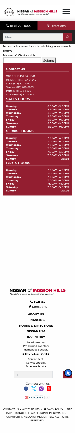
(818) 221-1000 (22, 83)
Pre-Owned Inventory (36, 346)
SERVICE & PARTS (35, 353)
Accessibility (31, 409)
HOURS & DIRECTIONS (36, 325)
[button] (68, 373)
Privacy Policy (53, 409)
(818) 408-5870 (22, 90)
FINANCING (36, 320)
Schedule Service (36, 366)
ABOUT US (36, 314)
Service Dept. (36, 359)
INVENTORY (36, 337)
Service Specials (36, 362)
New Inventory (36, 342)
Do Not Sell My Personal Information (41, 413)
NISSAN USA (36, 331)
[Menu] (66, 12)
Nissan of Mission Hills (19, 55)
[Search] (67, 37)
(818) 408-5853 (25, 87)
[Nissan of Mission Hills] (30, 12)
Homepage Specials (36, 349)
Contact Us (11, 409)
